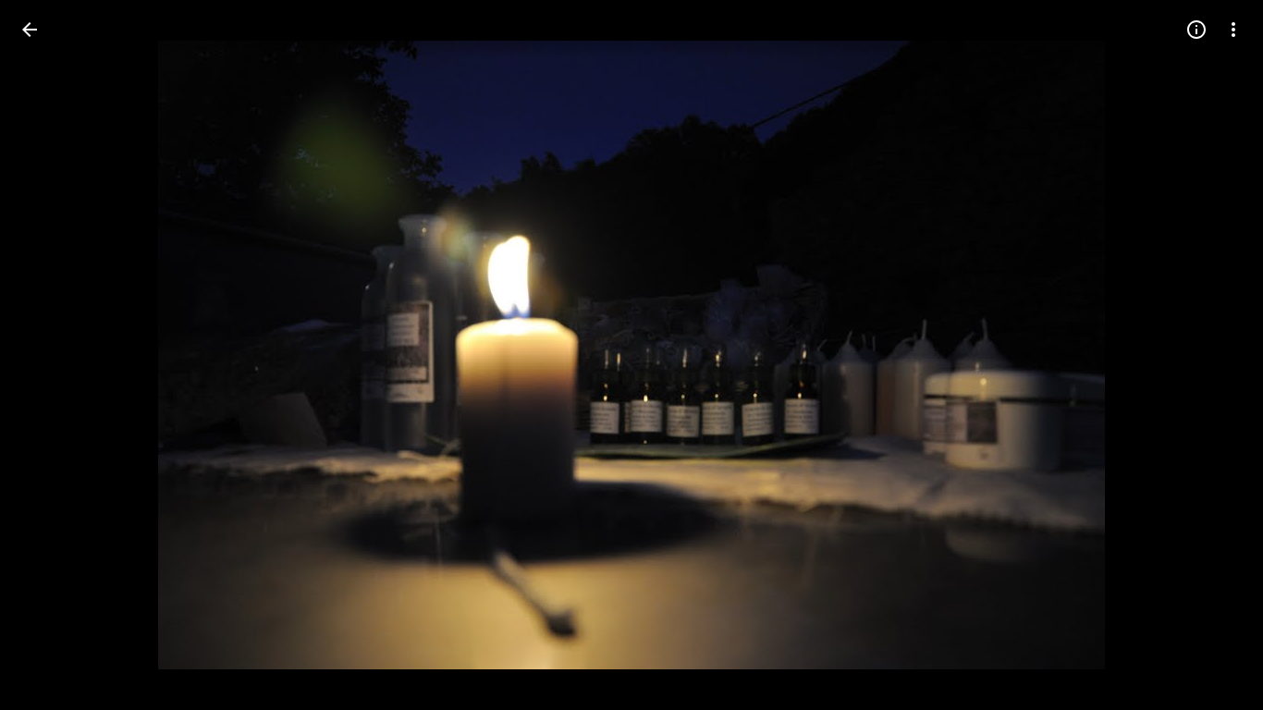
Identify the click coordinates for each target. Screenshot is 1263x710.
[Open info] (1196, 29)
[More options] (1233, 29)
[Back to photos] (29, 29)
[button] (52, 355)
